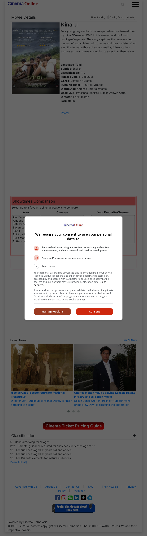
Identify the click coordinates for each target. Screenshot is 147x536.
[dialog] (73, 268)
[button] (73, 266)
